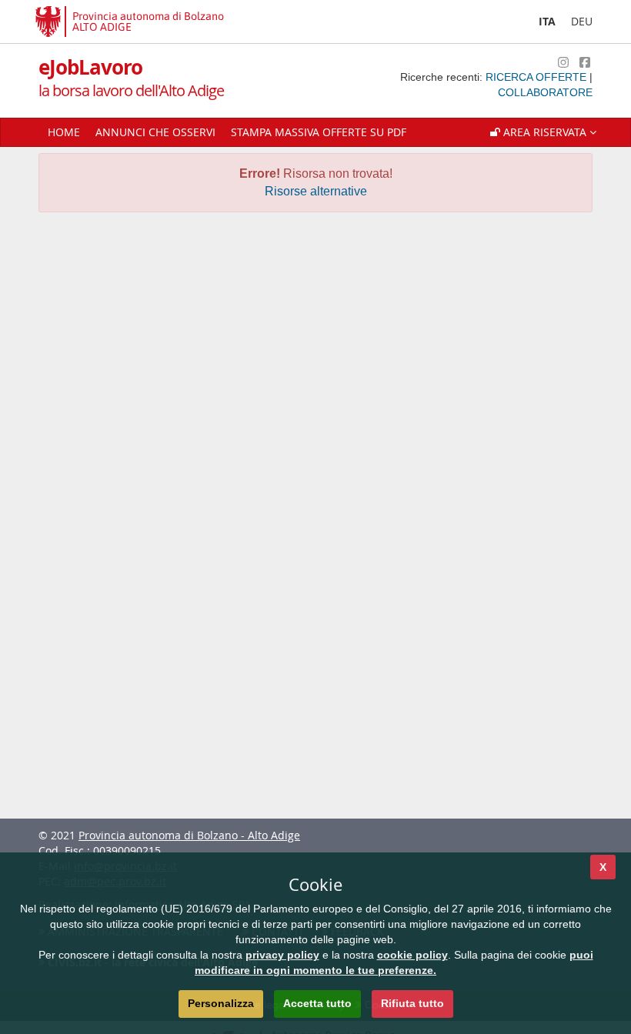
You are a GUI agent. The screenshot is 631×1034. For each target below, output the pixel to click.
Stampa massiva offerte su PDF (318, 132)
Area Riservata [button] (544, 132)
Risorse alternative (316, 191)
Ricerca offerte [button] (537, 77)
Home (64, 132)
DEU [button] (582, 21)
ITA (547, 21)
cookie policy (412, 955)
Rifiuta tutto (412, 1003)
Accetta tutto (317, 1003)
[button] (543, 132)
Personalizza (221, 1003)
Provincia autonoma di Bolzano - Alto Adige (189, 835)
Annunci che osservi (155, 132)
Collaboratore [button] (545, 92)
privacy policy (282, 955)
